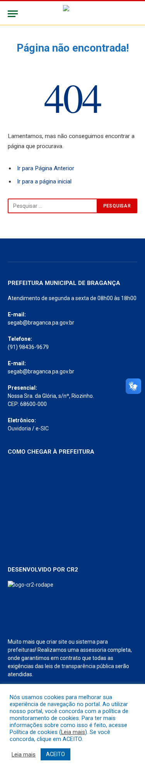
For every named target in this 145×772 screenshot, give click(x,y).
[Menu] (13, 13)
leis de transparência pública (79, 666)
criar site (56, 642)
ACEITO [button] (55, 754)
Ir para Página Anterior (45, 168)
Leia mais (73, 732)
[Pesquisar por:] (52, 206)
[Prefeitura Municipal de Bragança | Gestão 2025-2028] (72, 13)
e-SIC (42, 428)
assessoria (93, 650)
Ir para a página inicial (44, 181)
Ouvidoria (19, 428)
